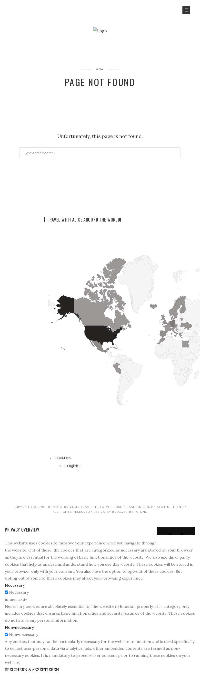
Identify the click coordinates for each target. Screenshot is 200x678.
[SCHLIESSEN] (176, 531)
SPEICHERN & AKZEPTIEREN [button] (32, 669)
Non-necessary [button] (19, 627)
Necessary (19, 592)
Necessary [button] (15, 585)
